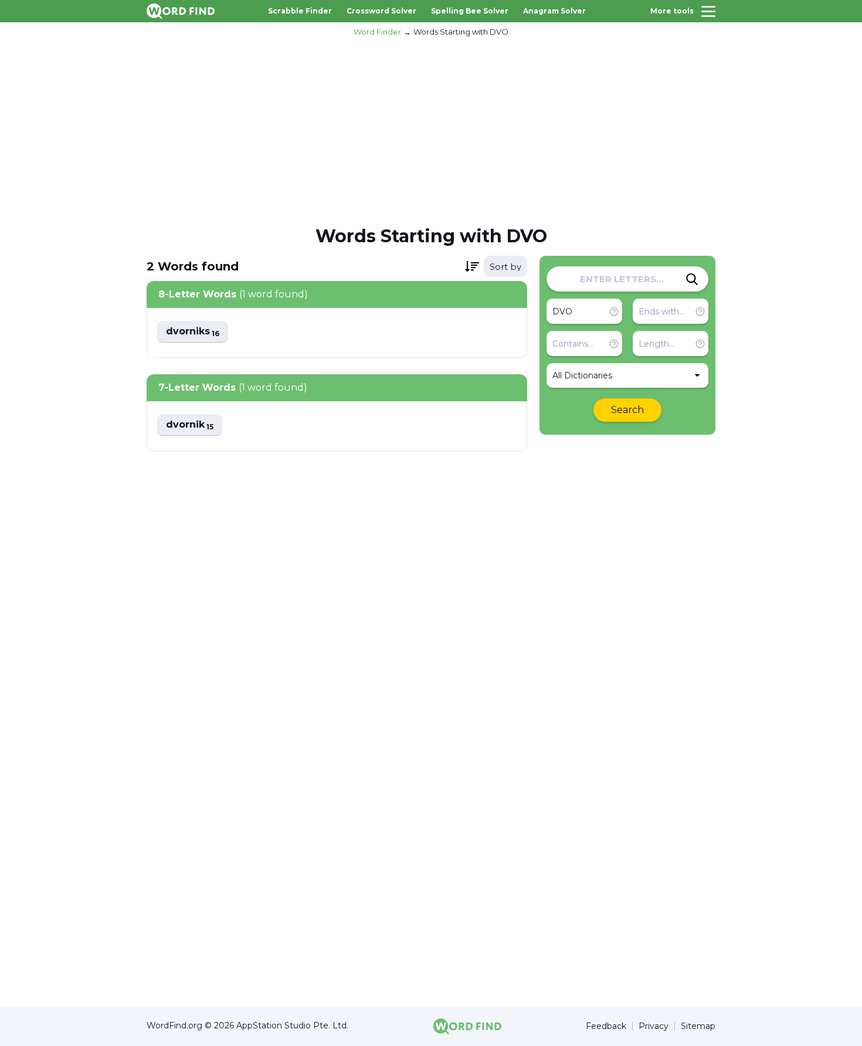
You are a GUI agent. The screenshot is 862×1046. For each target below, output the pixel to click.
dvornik (189, 425)
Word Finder (377, 31)
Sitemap (698, 1026)
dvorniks (192, 332)
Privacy (653, 1026)
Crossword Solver (381, 10)
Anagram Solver (554, 10)
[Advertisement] (431, 130)
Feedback (606, 1026)
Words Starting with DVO (460, 31)
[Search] (692, 279)
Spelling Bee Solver (469, 10)
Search (627, 409)
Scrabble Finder (300, 10)
